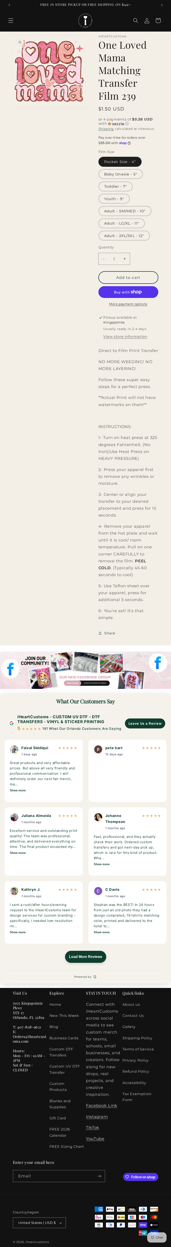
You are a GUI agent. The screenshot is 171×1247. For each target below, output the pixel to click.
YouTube (95, 1138)
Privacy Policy (135, 1060)
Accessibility (134, 1082)
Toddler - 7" (115, 186)
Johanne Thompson (115, 818)
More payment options (128, 304)
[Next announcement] (162, 5)
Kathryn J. (31, 889)
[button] (10, 20)
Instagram (97, 1116)
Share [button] (109, 633)
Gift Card (57, 1118)
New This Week (64, 1015)
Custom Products (58, 1086)
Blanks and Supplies (60, 1104)
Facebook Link (101, 1105)
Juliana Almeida (36, 815)
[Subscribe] (99, 1176)
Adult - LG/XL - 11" (121, 223)
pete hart (114, 748)
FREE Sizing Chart (66, 1146)
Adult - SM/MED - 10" (125, 211)
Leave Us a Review (145, 723)
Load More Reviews (85, 957)
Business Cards (64, 1038)
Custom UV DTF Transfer (64, 1069)
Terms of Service (138, 1049)
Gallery (129, 1026)
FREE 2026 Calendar (59, 1132)
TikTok (92, 1127)
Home (55, 1004)
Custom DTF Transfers (61, 1052)
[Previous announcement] (9, 5)
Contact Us (133, 1015)
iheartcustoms (37, 1242)
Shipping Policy (137, 1038)
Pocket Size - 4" (120, 161)
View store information (125, 336)
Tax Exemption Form (136, 1097)
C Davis (112, 889)
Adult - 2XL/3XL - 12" (124, 235)
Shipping (106, 129)
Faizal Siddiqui (34, 748)
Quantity (106, 247)
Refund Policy (135, 1071)
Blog (53, 1026)
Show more (18, 790)
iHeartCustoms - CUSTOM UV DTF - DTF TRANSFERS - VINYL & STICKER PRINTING (60, 719)
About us (131, 1004)
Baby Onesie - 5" (120, 174)
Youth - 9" (114, 199)
